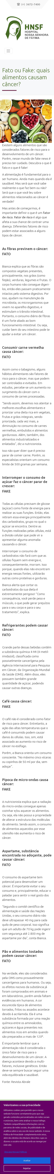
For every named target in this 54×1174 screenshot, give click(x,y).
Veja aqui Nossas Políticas (15, 1152)
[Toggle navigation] (8, 51)
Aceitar (27, 1160)
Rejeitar (27, 1168)
